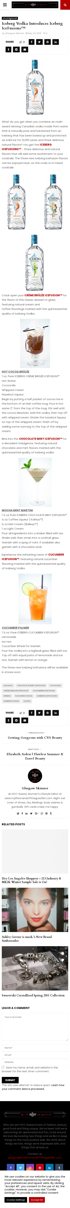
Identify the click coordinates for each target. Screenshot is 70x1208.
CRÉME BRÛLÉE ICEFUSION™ (43, 295)
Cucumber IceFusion (44, 690)
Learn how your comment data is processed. (33, 1087)
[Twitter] (20, 1168)
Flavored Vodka (23, 696)
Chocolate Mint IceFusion (31, 685)
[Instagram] (30, 1168)
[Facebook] (11, 1168)
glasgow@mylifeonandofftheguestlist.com (35, 1157)
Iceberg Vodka (11, 701)
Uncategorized (10, 18)
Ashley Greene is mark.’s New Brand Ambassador (27, 939)
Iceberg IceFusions (47, 696)
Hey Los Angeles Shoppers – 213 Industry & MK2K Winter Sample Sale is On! (31, 880)
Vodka (27, 701)
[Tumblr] (59, 1168)
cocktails (55, 685)
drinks (7, 696)
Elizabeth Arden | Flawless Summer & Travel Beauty (35, 756)
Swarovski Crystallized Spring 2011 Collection (33, 995)
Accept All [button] (37, 1200)
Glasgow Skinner (14, 33)
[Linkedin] (49, 1168)
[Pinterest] (40, 1168)
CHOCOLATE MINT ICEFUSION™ (40, 439)
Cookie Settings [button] (16, 1200)
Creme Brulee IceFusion (16, 690)
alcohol (8, 685)
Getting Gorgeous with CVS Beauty (35, 737)
